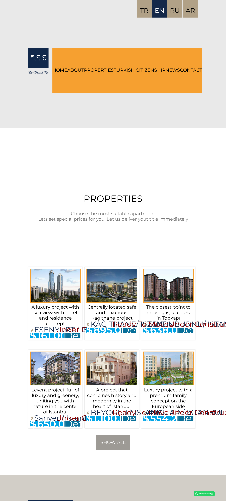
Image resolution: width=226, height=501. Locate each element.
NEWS (172, 70)
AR (190, 10)
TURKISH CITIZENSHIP (139, 70)
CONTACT (191, 70)
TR (144, 10)
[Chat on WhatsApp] (204, 493)
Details (72, 335)
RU (175, 10)
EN (159, 10)
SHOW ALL (113, 442)
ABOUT (75, 70)
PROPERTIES (99, 70)
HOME (59, 70)
